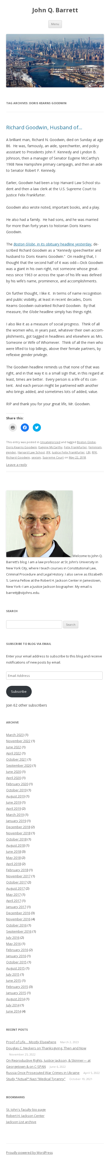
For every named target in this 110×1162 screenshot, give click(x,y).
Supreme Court (53, 457)
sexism (36, 457)
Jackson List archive (21, 1122)
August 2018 (15, 845)
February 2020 (17, 784)
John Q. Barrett (55, 10)
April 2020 (13, 777)
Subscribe (19, 691)
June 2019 (13, 802)
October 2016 (16, 925)
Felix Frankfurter (75, 447)
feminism (95, 447)
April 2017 (13, 900)
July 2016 (12, 937)
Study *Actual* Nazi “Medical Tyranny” (35, 1078)
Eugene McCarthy (50, 447)
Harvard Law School (31, 452)
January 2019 (16, 820)
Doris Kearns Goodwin (21, 447)
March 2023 (15, 734)
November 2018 (18, 833)
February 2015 (17, 986)
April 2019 (13, 808)
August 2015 (15, 968)
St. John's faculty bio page (26, 1109)
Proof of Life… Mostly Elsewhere (31, 1042)
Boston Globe (86, 442)
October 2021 (16, 759)
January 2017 (16, 906)
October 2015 (16, 962)
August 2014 (15, 999)
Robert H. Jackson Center (25, 1115)
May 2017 (13, 894)
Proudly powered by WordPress (29, 1152)
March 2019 (15, 814)
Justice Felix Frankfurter (68, 452)
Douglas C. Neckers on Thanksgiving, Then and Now (46, 1048)
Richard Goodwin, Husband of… (44, 127)
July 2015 (12, 974)
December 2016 (18, 913)
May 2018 (13, 857)
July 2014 (12, 1005)
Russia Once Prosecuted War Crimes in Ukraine (43, 1072)
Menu (55, 24)
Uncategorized (50, 442)
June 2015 (13, 980)
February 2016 (17, 949)
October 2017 (16, 882)
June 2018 (13, 851)
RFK (94, 452)
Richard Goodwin (18, 457)
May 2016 (13, 943)
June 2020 (13, 771)
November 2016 (18, 919)
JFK (48, 452)
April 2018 (13, 863)
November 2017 (18, 876)
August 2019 (15, 796)
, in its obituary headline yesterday (52, 244)
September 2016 (18, 931)
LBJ (88, 452)
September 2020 (18, 765)
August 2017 (15, 888)
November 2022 (18, 741)
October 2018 (16, 839)
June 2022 (13, 747)
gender (11, 452)
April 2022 (13, 753)
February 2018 (17, 870)
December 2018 (18, 827)
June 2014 (13, 1011)
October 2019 (16, 790)
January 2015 (16, 992)
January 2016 (16, 956)
